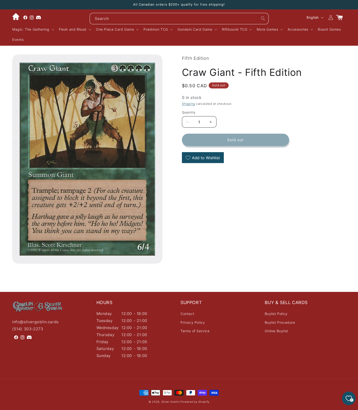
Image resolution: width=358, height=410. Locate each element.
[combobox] (179, 18)
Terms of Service (195, 331)
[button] (32, 29)
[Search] (263, 18)
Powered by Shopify (194, 401)
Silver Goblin (170, 401)
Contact (187, 314)
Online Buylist (276, 331)
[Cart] (341, 17)
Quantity (189, 112)
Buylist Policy (276, 314)
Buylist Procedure (280, 322)
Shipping (188, 104)
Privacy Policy (192, 322)
